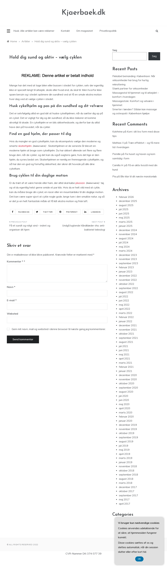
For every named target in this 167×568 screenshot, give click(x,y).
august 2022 (126, 292)
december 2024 (128, 230)
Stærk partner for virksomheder (130, 88)
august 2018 (126, 478)
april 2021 (124, 358)
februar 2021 (126, 366)
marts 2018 (125, 482)
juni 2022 (124, 300)
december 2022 (128, 275)
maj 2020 (124, 404)
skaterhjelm (25, 145)
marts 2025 (125, 221)
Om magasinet (84, 30)
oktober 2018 (126, 470)
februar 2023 (126, 267)
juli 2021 (123, 346)
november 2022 (128, 279)
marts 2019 (125, 458)
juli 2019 (123, 445)
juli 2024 (123, 242)
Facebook (24, 212)
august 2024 (126, 238)
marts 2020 (125, 412)
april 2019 (124, 454)
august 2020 (126, 391)
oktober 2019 (126, 433)
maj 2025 (124, 217)
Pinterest (72, 212)
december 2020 (128, 375)
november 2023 (128, 259)
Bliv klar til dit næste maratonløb (138, 176)
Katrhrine (117, 131)
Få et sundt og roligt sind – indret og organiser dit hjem (29, 227)
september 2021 (128, 337)
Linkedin (96, 212)
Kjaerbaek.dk (84, 12)
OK (139, 559)
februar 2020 (126, 416)
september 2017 (128, 495)
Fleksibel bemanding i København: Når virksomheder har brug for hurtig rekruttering (133, 80)
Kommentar (15, 261)
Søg (114, 50)
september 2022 (128, 288)
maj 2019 (124, 449)
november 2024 (128, 234)
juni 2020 (124, 400)
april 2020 (124, 408)
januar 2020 (125, 420)
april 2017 (124, 503)
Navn (11, 287)
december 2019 (128, 424)
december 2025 (128, 201)
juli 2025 (123, 209)
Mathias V (118, 142)
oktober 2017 (126, 491)
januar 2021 (125, 371)
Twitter (48, 212)
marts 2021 (125, 362)
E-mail (12, 300)
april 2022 (124, 308)
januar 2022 (125, 321)
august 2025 (126, 205)
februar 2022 (126, 317)
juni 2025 (124, 213)
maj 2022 (124, 304)
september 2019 (128, 437)
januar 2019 (125, 462)
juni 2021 (124, 350)
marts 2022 (125, 313)
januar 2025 (125, 225)
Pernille (116, 154)
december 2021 (128, 325)
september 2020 (128, 387)
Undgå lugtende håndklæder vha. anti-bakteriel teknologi (83, 227)
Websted (12, 313)
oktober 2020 (126, 383)
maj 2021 (124, 354)
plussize (80, 183)
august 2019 (126, 441)
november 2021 (128, 329)
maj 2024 (124, 246)
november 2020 (128, 379)
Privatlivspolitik (107, 30)
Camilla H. (118, 165)
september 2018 (128, 474)
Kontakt (65, 30)
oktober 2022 (126, 283)
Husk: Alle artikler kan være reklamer (33, 30)
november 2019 (128, 429)
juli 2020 (123, 395)
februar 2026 (126, 196)
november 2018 (128, 466)
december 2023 (128, 255)
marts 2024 (125, 250)
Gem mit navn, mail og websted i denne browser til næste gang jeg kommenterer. (59, 329)
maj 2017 (124, 499)
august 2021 (126, 341)
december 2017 (128, 487)
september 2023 (128, 263)
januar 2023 (125, 271)
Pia (114, 176)
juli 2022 (123, 296)
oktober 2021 (126, 333)
